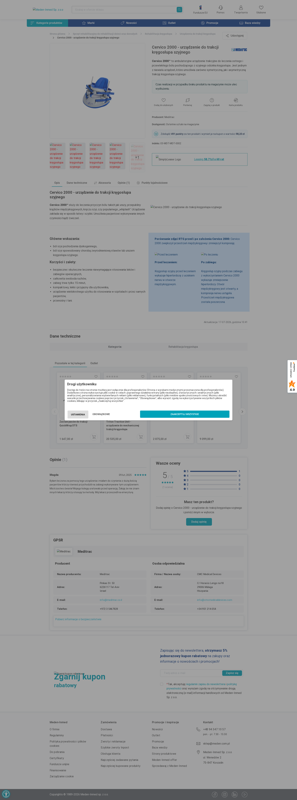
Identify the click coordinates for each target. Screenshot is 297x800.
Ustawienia (78, 414)
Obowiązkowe (101, 414)
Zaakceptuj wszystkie (184, 414)
